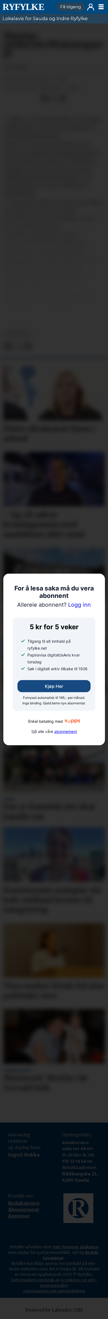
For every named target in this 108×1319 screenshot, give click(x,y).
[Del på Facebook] (44, 98)
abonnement (65, 731)
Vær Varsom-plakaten (75, 1246)
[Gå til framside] (27, 7)
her (34, 310)
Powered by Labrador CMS (54, 1310)
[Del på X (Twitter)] (54, 98)
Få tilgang (70, 6)
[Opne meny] (101, 7)
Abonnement (23, 1209)
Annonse (19, 1216)
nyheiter (17, 333)
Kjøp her (54, 686)
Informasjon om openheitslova (54, 1290)
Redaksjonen (24, 1203)
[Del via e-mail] (62, 98)
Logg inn (90, 7)
